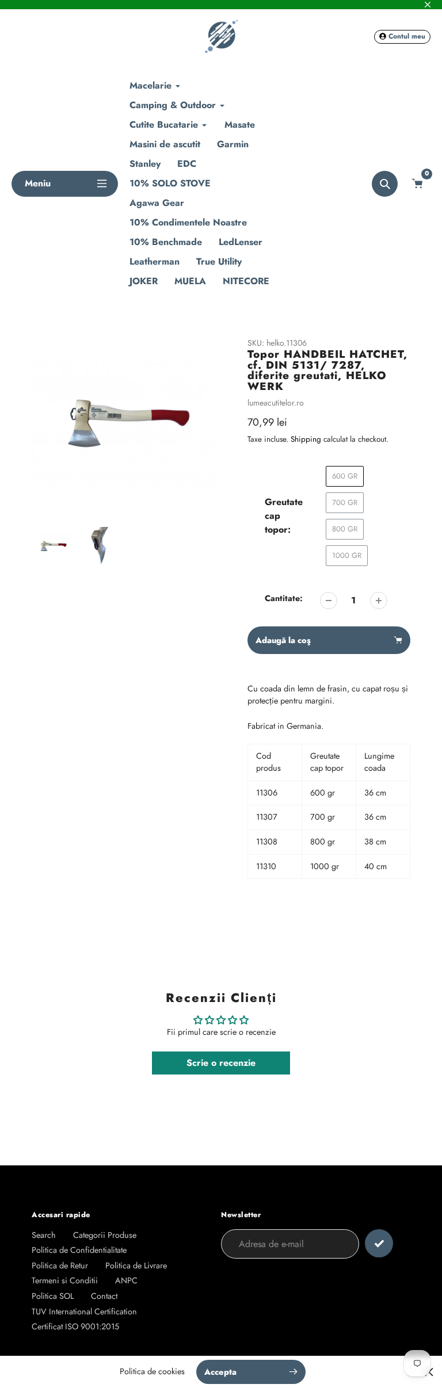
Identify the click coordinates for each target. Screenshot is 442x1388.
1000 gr (346, 555)
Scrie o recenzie (221, 1062)
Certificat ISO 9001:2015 (75, 1326)
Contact (104, 1296)
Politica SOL (53, 1296)
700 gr (344, 502)
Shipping (306, 439)
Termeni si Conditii (65, 1280)
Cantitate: (284, 598)
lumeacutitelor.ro (275, 402)
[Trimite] (379, 1243)
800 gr (344, 528)
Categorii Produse (104, 1235)
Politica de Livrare (136, 1265)
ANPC (126, 1280)
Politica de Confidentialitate (79, 1250)
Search (44, 1235)
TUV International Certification (84, 1311)
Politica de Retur (60, 1265)
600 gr (344, 476)
